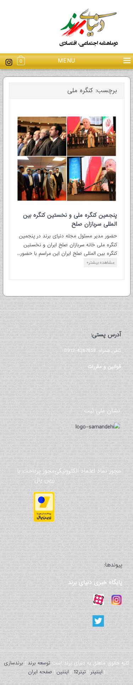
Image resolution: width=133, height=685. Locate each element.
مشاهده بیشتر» (100, 262)
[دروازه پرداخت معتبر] (44, 520)
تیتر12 (79, 672)
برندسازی (13, 663)
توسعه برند (39, 663)
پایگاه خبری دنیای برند (95, 582)
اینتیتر (96, 672)
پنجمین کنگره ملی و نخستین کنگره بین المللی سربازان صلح (70, 219)
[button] (66, 61)
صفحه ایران (40, 672)
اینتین (63, 672)
